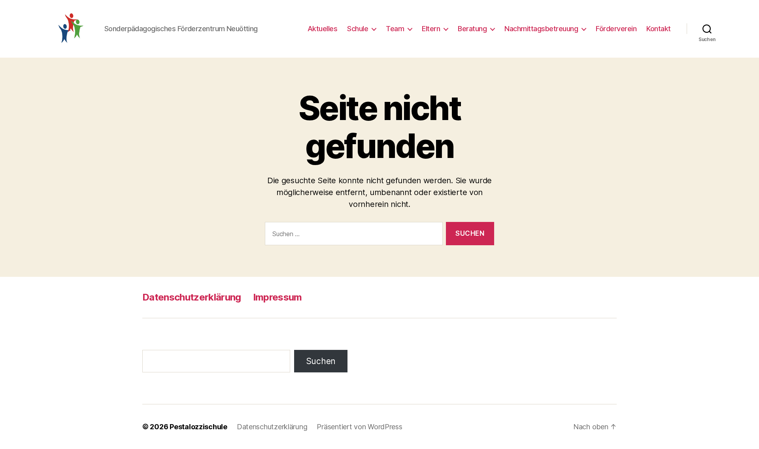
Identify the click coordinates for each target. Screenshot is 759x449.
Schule (357, 28)
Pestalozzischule (198, 427)
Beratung (472, 28)
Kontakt (658, 28)
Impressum (277, 297)
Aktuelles (323, 28)
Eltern (431, 28)
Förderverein (616, 28)
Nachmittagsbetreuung (541, 28)
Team (395, 28)
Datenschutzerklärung (191, 297)
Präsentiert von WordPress (359, 427)
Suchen (321, 361)
